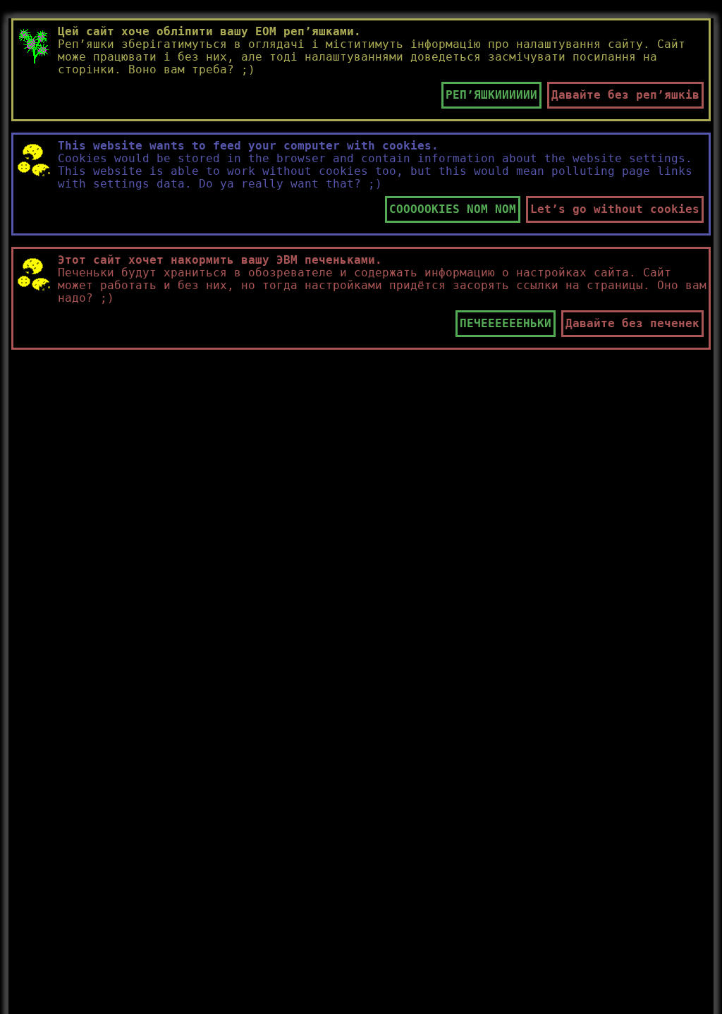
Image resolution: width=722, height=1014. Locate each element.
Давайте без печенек (632, 323)
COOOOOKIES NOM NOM (452, 209)
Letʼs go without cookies (614, 209)
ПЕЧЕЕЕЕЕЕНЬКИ (505, 323)
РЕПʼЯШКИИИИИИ (491, 95)
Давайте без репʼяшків (625, 95)
